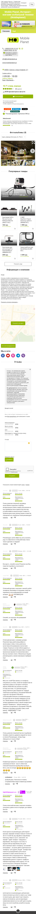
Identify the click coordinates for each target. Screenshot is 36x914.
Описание (6, 31)
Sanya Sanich (5, 667)
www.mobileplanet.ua (9, 63)
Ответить (5, 517)
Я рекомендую (18, 96)
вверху (27, 484)
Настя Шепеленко (6, 604)
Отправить (12, 475)
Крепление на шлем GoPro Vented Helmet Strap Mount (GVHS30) (10, 194)
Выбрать (10, 459)
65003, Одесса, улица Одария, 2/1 (16, 70)
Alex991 (5, 627)
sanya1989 (6, 575)
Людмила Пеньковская (7, 748)
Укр (31, 4)
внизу (23, 484)
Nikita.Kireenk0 (7, 118)
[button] (33, 142)
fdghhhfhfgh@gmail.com (9, 792)
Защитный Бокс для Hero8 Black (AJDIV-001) (26, 249)
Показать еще (18, 264)
